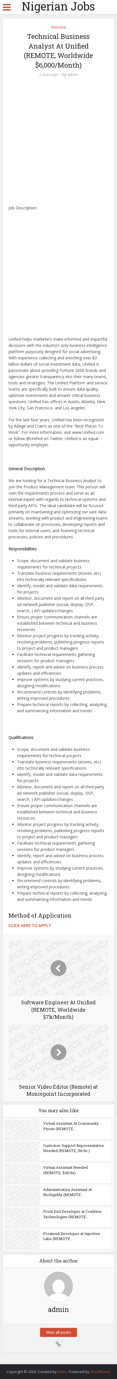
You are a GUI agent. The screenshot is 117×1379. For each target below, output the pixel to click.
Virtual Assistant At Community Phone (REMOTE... (71, 1126)
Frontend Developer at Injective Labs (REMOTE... (71, 1236)
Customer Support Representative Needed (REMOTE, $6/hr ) (73, 1148)
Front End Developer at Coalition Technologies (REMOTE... (72, 1214)
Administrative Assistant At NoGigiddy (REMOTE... (67, 1192)
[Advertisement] (58, 144)
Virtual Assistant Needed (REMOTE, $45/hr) (65, 1170)
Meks (62, 1371)
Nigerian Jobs (58, 6)
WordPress (100, 1371)
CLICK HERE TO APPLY (30, 925)
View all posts (58, 1332)
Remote (58, 27)
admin (73, 74)
